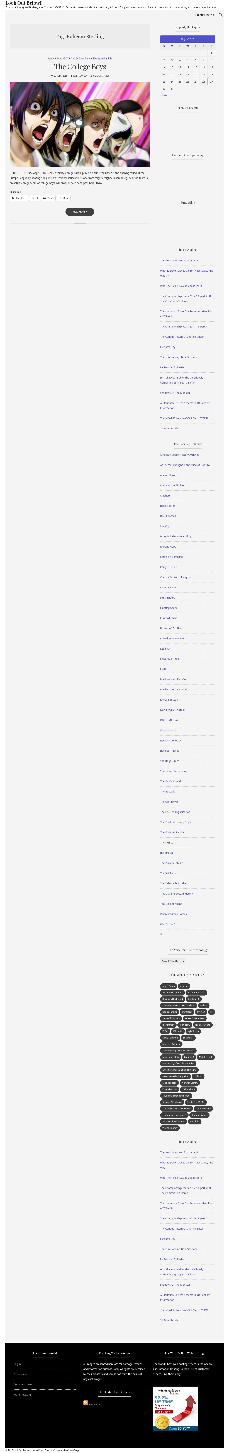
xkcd (162, 934)
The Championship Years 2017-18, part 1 (183, 326)
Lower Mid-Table (169, 659)
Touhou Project (199, 1115)
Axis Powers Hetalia (172, 992)
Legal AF (165, 648)
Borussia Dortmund (172, 999)
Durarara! (187, 1011)
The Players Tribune (171, 863)
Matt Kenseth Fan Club (173, 679)
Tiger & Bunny (203, 1108)
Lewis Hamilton (170, 1037)
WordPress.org (22, 1394)
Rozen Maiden (169, 1089)
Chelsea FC (193, 999)
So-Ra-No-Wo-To (195, 1102)
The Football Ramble (172, 832)
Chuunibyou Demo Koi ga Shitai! (178, 1005)
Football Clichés (169, 618)
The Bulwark (167, 791)
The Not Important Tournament (179, 260)
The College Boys (80, 66)
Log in (17, 1364)
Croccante (58, 1450)
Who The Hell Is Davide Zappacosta (181, 286)
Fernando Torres (171, 1018)
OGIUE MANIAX (169, 720)
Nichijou (198, 1076)
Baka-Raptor (167, 505)
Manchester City (170, 1057)
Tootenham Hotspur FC (174, 1115)
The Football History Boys (175, 822)
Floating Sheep (168, 607)
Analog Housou (169, 475)
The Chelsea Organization (175, 812)
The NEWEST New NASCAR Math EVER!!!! (184, 418)
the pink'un (166, 852)
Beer (59, 58)
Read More (79, 211)
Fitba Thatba (167, 597)
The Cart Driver (169, 801)
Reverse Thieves (169, 750)
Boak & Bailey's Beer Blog (175, 536)
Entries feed (21, 1374)
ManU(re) (189, 1057)
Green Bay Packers (194, 1018)
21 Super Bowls (169, 428)
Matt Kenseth (206, 1057)
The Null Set (167, 842)
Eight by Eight (168, 587)
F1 (211, 1011)
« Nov (163, 95)
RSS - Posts (95, 1404)
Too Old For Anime (171, 903)
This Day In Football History (176, 893)
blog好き (165, 526)
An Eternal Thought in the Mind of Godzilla (185, 465)
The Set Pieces (168, 873)
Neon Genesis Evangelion (175, 1076)
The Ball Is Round (170, 781)
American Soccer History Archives (179, 454)
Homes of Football (171, 628)
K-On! (165, 1031)
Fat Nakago (80, 75)
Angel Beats (168, 986)
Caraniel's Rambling (171, 556)
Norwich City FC (190, 1082)
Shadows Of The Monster (175, 392)
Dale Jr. (203, 1005)
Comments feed (23, 1384)
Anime (51, 58)
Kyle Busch (193, 1031)
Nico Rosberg (169, 1082)
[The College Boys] (80, 124)
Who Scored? (168, 924)
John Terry (185, 1024)
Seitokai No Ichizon (172, 1102)
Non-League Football (172, 710)
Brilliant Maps (168, 546)
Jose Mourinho (202, 1024)
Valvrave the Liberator (173, 1121)
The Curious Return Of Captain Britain (182, 336)
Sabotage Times (169, 761)
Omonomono (168, 730)
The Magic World (204, 14)
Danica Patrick (169, 1011)
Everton (201, 1011)
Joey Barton (168, 1024)
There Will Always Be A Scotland (179, 357)
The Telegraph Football (173, 883)
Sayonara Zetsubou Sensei (176, 1095)
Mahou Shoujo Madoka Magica (178, 1050)
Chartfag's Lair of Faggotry (176, 577)
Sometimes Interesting (173, 771)
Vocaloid (194, 1121)
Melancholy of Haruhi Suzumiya (178, 1063)
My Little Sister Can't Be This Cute (179, 1069)
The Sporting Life (102, 58)
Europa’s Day (167, 347)
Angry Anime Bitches (172, 485)
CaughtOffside (168, 567)
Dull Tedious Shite (81, 58)
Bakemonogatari (196, 992)
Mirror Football (169, 699)
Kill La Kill (177, 1031)
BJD (66, 58)
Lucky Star (188, 1037)
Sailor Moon (188, 1089)
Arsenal (184, 986)
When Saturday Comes (173, 914)
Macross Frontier (171, 1044)
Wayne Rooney (169, 1127)
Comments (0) (101, 75)
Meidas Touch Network (173, 689)
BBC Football (168, 516)
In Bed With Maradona (173, 638)
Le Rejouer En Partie (172, 367)
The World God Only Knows (176, 1108)
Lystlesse (165, 669)
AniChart (165, 495)
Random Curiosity (170, 740)
